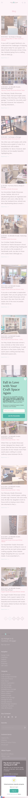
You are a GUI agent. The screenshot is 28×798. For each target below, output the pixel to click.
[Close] (25, 379)
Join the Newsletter (14, 416)
